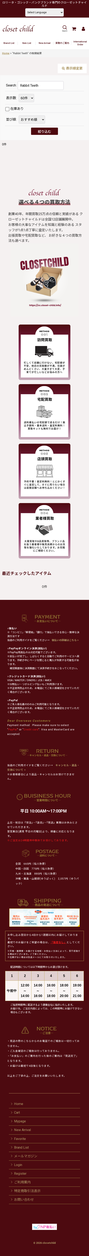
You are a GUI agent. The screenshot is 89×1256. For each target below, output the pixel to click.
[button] (64, 29)
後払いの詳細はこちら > (65, 640)
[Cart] (73, 29)
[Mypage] (83, 29)
